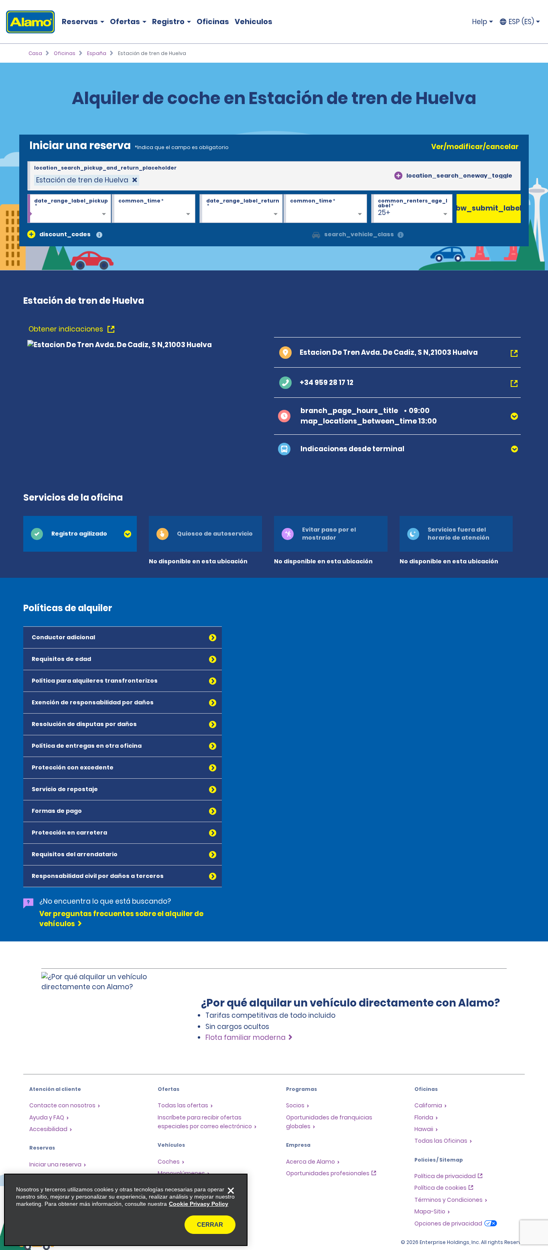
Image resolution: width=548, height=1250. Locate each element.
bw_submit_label (489, 208)
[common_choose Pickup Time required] (153, 208)
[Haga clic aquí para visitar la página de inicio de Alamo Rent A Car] (27, 21)
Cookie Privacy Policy (198, 1204)
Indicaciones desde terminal (352, 449)
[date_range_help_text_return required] (241, 208)
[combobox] (274, 176)
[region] (126, 1210)
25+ (384, 212)
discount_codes (65, 234)
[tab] (80, 534)
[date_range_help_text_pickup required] (69, 208)
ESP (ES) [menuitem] (521, 22)
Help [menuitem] (479, 22)
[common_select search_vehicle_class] (316, 234)
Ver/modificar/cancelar (475, 146)
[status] (86, 180)
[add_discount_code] (31, 234)
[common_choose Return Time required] (325, 208)
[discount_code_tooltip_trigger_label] (99, 235)
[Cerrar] (230, 1190)
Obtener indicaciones (66, 329)
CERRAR (210, 1224)
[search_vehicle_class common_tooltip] (400, 235)
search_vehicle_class (359, 234)
